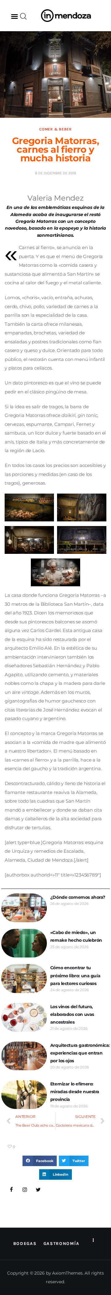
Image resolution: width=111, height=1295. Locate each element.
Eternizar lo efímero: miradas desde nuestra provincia (74, 1091)
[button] (14, 16)
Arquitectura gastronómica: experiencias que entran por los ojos (80, 1053)
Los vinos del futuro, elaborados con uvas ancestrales (72, 1014)
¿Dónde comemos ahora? (77, 897)
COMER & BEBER (55, 129)
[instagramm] (25, 1190)
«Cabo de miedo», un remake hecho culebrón (76, 936)
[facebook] (11, 1190)
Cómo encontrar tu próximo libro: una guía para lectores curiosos (75, 975)
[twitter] (38, 1190)
